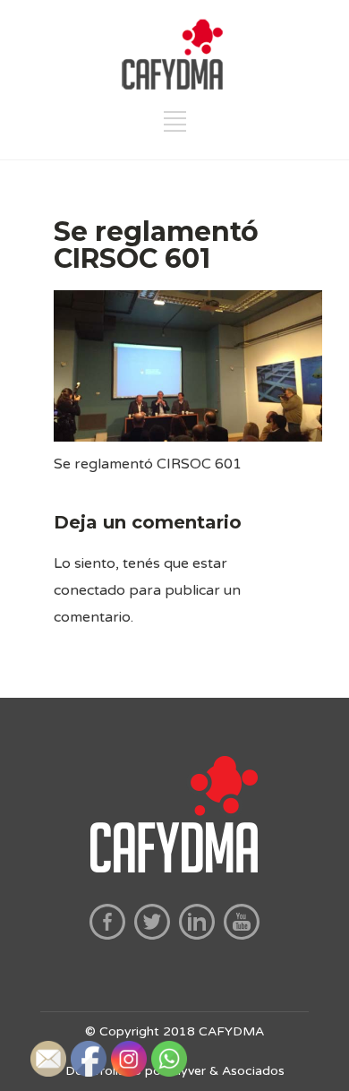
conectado (89, 590)
